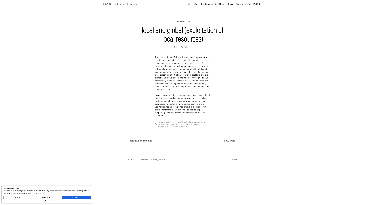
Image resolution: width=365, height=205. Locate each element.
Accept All (76, 197)
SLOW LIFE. (107, 4)
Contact (248, 4)
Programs (239, 4)
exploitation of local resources (194, 122)
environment (170, 122)
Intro (189, 4)
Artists (196, 4)
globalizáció (174, 124)
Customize (18, 197)
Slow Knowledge (207, 4)
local (172, 126)
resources (184, 126)
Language (256, 4)
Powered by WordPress (158, 160)
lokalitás (177, 126)
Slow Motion (219, 4)
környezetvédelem (164, 126)
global (167, 124)
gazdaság (161, 124)
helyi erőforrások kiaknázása (188, 124)
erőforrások (179, 122)
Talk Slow (230, 4)
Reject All (47, 197)
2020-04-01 (187, 47)
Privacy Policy (144, 160)
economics (161, 122)
